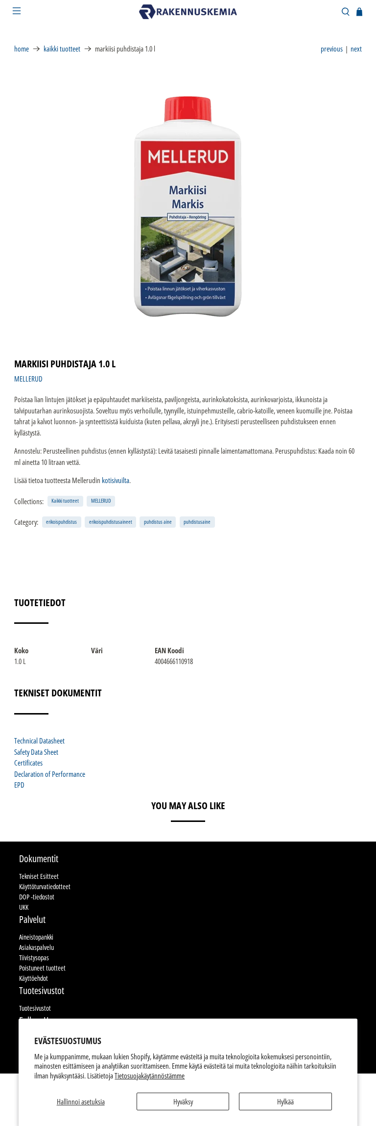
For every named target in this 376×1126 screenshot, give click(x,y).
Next (356, 48)
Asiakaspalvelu (36, 947)
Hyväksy (183, 1101)
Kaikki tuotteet (62, 48)
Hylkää (285, 1101)
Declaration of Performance (49, 774)
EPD (19, 785)
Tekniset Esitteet (39, 876)
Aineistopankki (36, 937)
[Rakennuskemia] (188, 11)
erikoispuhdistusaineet (110, 521)
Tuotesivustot (35, 1008)
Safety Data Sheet (36, 752)
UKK (23, 907)
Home (21, 48)
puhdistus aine (158, 521)
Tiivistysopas (34, 957)
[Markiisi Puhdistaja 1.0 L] (188, 206)
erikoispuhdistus (61, 521)
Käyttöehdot (33, 978)
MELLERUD (28, 379)
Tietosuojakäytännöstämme (150, 1075)
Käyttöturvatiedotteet (44, 886)
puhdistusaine (197, 521)
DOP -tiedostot (36, 896)
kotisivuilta (115, 480)
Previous (332, 48)
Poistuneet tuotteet (42, 967)
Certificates (28, 763)
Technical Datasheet (39, 740)
